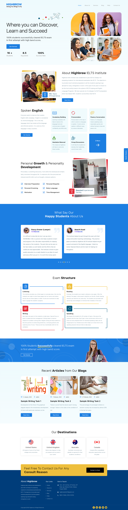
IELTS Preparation (58, 401)
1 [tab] (59, 417)
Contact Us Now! (95, 470)
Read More (67, 100)
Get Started (13, 46)
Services (95, 5)
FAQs (108, 5)
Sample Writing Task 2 (31, 401)
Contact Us (116, 5)
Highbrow (32, 507)
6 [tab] (69, 417)
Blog (102, 5)
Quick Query (126, 155)
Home (79, 5)
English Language (88, 401)
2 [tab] (61, 417)
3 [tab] (63, 417)
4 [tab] (65, 417)
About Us (87, 5)
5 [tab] (67, 417)
